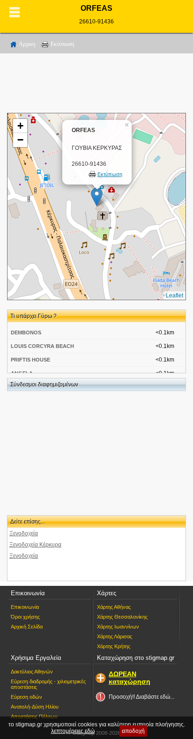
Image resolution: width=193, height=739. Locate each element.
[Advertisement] (96, 84)
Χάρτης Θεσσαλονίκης (122, 617)
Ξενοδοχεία (23, 533)
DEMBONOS (26, 332)
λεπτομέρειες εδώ (73, 731)
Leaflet (174, 295)
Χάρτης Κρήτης (113, 646)
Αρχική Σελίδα (27, 626)
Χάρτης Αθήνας (114, 607)
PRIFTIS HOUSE (30, 359)
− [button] (20, 140)
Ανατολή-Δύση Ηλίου (35, 706)
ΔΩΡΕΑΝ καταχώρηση (129, 677)
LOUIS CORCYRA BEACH (42, 346)
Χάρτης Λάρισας (114, 636)
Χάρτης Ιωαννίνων (118, 626)
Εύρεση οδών (26, 697)
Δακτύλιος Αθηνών (32, 671)
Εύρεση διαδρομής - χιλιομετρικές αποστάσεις (48, 684)
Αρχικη (27, 44)
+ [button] (20, 126)
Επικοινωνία (25, 607)
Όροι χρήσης (25, 617)
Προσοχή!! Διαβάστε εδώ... (141, 697)
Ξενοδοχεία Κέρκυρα (35, 544)
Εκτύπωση (62, 44)
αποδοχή (133, 731)
